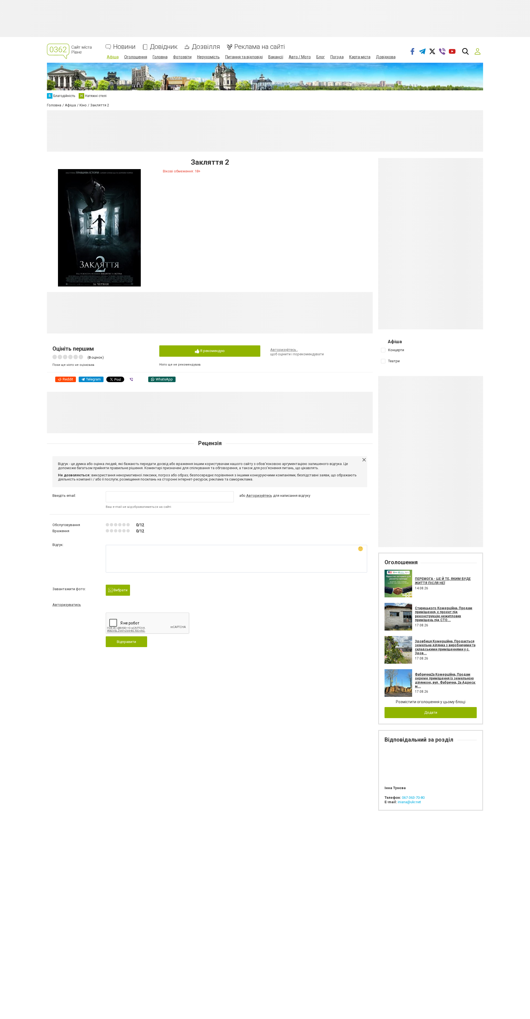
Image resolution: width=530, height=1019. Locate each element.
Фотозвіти (182, 57)
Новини (124, 47)
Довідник (163, 47)
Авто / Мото (300, 57)
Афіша (113, 57)
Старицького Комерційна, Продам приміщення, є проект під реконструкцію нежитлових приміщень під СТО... (443, 614)
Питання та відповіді (244, 57)
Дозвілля (206, 47)
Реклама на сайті (259, 47)
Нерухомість (208, 57)
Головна (160, 57)
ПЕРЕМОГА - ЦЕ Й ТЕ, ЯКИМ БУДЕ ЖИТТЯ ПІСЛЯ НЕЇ (443, 581)
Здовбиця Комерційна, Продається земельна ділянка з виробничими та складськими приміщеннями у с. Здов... (445, 647)
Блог (320, 57)
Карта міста (359, 57)
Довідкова (386, 57)
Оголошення (135, 57)
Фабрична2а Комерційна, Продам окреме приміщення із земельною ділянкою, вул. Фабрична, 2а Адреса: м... (445, 680)
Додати (430, 712)
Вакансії (275, 57)
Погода (337, 57)
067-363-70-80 (413, 797)
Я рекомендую (212, 351)
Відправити (126, 642)
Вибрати (120, 590)
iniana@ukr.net (409, 802)
